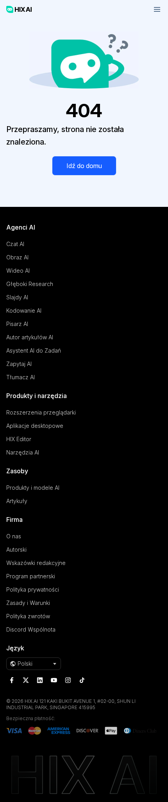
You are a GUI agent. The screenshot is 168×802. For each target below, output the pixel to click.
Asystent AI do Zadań (33, 350)
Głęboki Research (29, 284)
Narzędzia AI (22, 452)
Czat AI (15, 244)
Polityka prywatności (32, 589)
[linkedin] (39, 680)
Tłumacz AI (20, 377)
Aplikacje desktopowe (34, 425)
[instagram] (67, 680)
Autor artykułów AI (29, 337)
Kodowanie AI (23, 310)
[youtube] (53, 680)
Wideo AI (18, 270)
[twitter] (25, 680)
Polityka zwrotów (28, 616)
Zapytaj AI (19, 363)
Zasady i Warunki (28, 602)
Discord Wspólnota (30, 629)
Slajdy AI (17, 297)
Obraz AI (17, 257)
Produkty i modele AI (32, 487)
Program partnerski (30, 576)
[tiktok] (82, 680)
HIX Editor (18, 439)
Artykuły (16, 501)
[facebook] (11, 680)
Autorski (16, 549)
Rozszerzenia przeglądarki (41, 412)
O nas (13, 536)
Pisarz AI (17, 323)
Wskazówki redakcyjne (36, 562)
